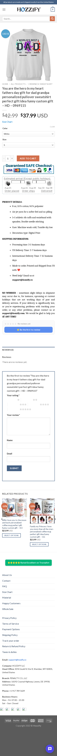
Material (6, 597)
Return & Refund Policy (13, 646)
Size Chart (7, 121)
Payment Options (11, 629)
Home (5, 84)
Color (5, 128)
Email (9, 453)
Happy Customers (11, 603)
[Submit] (52, 18)
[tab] (28, 350)
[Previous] (2, 525)
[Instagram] (8, 710)
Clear (52, 127)
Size (4, 140)
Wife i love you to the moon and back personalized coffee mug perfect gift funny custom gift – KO (14, 524)
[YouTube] (13, 710)
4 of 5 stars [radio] (34, 404)
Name (10, 440)
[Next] (54, 525)
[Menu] (4, 9)
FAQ (4, 586)
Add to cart (28, 158)
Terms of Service (10, 623)
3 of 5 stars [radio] (14, 404)
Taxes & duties (9, 652)
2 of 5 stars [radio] (27, 400)
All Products (18, 84)
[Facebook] (2, 710)
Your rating (13, 395)
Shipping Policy (10, 635)
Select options (11, 535)
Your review (13, 415)
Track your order (10, 640)
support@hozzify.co (17, 659)
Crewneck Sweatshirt (40, 84)
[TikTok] (24, 710)
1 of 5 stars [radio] (11, 400)
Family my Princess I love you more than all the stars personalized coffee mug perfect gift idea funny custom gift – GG (41, 531)
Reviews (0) (7, 350)
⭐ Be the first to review (28, 329)
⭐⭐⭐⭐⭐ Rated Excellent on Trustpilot (28, 562)
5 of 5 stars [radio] (14, 409)
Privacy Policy (9, 618)
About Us (7, 575)
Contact (6, 580)
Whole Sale (7, 609)
